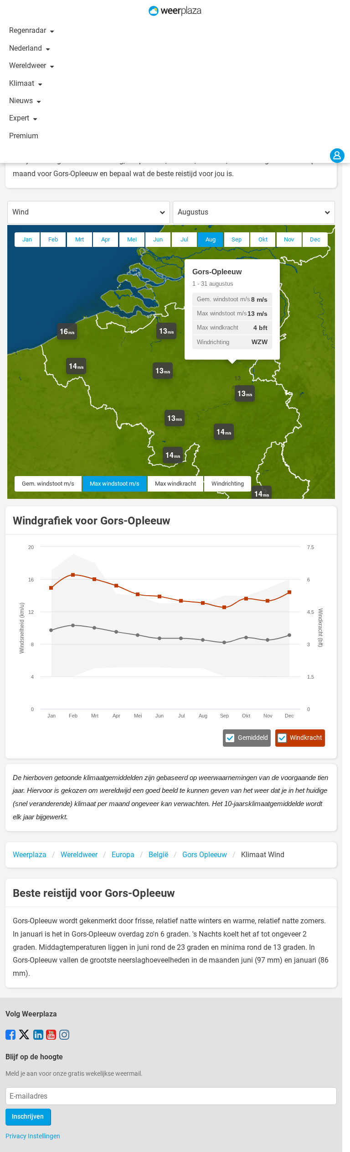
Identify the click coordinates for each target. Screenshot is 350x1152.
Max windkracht (175, 483)
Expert (20, 118)
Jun (158, 239)
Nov (289, 239)
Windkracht (306, 738)
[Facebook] (10, 1035)
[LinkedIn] (38, 1035)
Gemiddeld (253, 738)
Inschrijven (28, 1117)
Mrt (79, 239)
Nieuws (22, 100)
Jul (184, 239)
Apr (105, 239)
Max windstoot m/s (114, 483)
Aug (211, 239)
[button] (77, 339)
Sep (237, 239)
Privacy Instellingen (32, 1136)
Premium (23, 135)
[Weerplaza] (175, 11)
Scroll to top (335, 1137)
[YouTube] (51, 1035)
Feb (53, 239)
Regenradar (28, 30)
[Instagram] (64, 1035)
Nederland (26, 48)
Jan (27, 239)
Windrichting (227, 483)
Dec (315, 239)
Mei (132, 239)
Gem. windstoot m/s (48, 483)
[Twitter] (24, 1035)
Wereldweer (28, 65)
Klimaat (22, 83)
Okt (263, 239)
